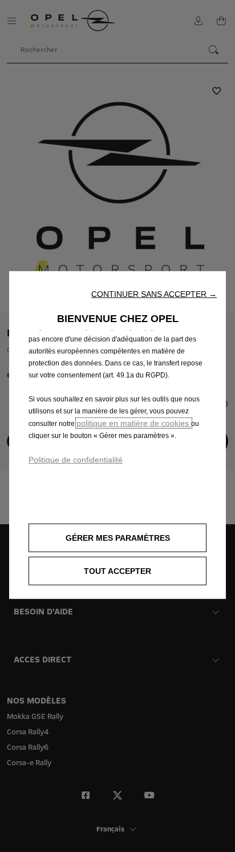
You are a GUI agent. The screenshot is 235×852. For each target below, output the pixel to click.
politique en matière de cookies (133, 423)
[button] (154, 294)
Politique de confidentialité (76, 459)
